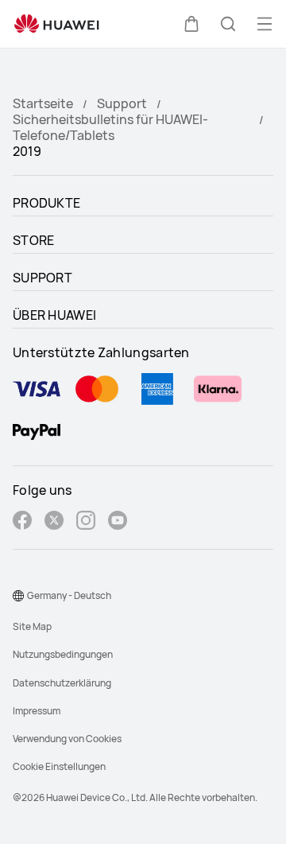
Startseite (43, 103)
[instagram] (85, 522)
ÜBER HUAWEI (54, 315)
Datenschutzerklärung (62, 683)
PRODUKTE (46, 203)
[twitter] (54, 522)
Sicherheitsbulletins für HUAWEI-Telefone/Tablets (110, 127)
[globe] (18, 595)
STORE (34, 240)
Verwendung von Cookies (67, 738)
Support (122, 103)
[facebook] (22, 522)
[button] (191, 23)
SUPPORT (42, 278)
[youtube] (117, 522)
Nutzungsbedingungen (63, 654)
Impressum (36, 711)
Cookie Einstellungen (59, 766)
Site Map (32, 626)
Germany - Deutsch (69, 595)
